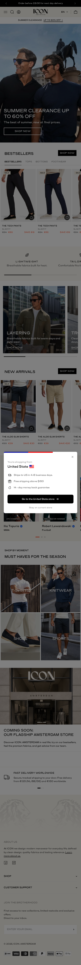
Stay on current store (40, 507)
